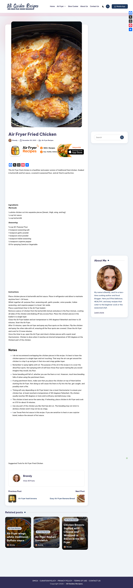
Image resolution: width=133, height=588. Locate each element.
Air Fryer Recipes (47, 140)
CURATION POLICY (48, 581)
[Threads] (130, 21)
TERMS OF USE (80, 581)
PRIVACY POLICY (65, 581)
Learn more (99, 312)
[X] (130, 17)
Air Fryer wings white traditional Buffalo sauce (17, 537)
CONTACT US (94, 581)
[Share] (130, 29)
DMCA (35, 581)
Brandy (27, 475)
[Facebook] (130, 13)
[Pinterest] (130, 25)
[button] (120, 6)
